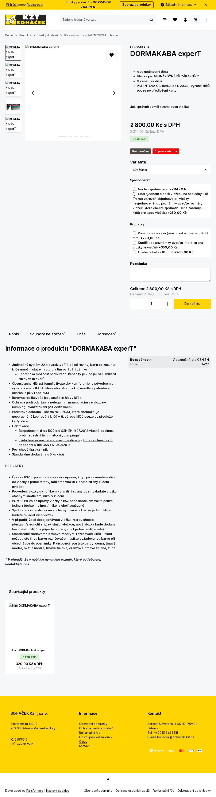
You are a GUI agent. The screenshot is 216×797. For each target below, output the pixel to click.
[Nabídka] (164, 19)
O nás (83, 741)
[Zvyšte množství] (167, 304)
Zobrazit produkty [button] (136, 5)
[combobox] (103, 20)
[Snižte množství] (134, 304)
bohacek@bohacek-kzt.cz (175, 737)
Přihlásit (12, 5)
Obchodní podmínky (93, 724)
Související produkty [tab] (27, 591)
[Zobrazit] (206, 19)
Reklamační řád (89, 732)
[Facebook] (108, 780)
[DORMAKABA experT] (73, 93)
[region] (63, 93)
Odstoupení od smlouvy (95, 737)
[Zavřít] (206, 4)
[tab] (14, 334)
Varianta (138, 162)
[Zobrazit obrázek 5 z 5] (87, 136)
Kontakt (84, 746)
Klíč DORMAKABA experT (29, 650)
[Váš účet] (185, 19)
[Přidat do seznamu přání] (111, 55)
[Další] (113, 93)
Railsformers (34, 790)
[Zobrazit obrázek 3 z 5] (76, 136)
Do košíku (192, 304)
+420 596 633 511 (166, 732)
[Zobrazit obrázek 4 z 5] (81, 136)
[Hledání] (151, 20)
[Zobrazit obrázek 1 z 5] (62, 136)
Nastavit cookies (57, 790)
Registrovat (35, 5)
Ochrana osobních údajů (96, 728)
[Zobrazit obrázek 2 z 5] (70, 136)
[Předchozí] (33, 93)
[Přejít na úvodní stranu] (25, 20)
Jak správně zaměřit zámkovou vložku (159, 107)
